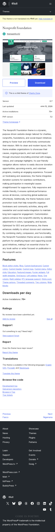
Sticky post (46, 279)
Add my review (9, 319)
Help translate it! (46, 19)
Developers (8, 459)
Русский (11, 368)
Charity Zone (34, 93)
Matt (6, 476)
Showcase (34, 428)
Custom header (15, 269)
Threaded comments (25, 282)
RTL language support (31, 279)
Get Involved (35, 450)
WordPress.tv (10, 464)
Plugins (32, 437)
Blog (21, 266)
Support (6, 455)
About (5, 428)
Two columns (40, 282)
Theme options (9, 282)
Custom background (33, 266)
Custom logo (28, 269)
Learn (5, 450)
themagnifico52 (13, 34)
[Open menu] (51, 4)
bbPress (8, 481)
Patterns (33, 442)
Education (12, 272)
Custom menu (40, 269)
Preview (14, 83)
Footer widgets (38, 272)
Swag (33, 464)
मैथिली (11, 497)
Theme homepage (10, 122)
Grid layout (21, 276)
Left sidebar (32, 276)
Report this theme (10, 352)
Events (32, 455)
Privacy (6, 442)
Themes (6, 11)
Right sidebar (15, 279)
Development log (10, 386)
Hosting (6, 437)
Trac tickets (8, 395)
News (40, 276)
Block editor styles (10, 266)
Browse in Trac (9, 392)
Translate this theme (11, 373)
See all (49, 319)
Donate (33, 459)
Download (40, 83)
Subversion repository (12, 389)
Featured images (24, 272)
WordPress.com (11, 472)
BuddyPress (9, 485)
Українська (24, 368)
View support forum (11, 336)
